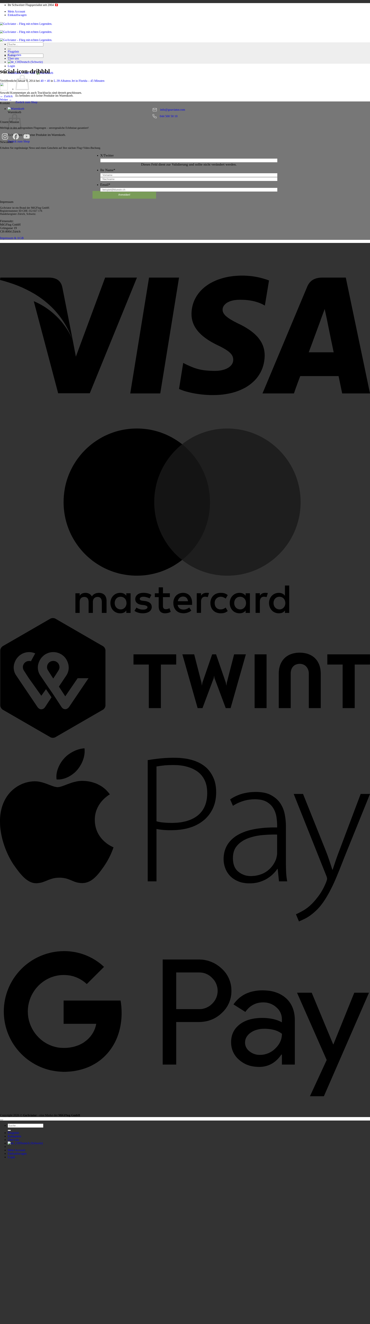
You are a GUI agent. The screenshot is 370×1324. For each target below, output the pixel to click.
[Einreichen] (9, 49)
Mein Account (16, 11)
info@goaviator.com (172, 109)
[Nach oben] (1, 1119)
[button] (16, 108)
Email (105, 185)
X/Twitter (107, 155)
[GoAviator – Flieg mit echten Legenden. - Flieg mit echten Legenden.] (26, 32)
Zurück (6, 96)
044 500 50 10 (168, 116)
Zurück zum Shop (26, 102)
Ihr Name (107, 170)
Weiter (6, 99)
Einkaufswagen (17, 15)
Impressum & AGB (12, 238)
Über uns (13, 58)
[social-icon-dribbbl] (4, 89)
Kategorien (14, 55)
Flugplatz (13, 51)
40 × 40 (45, 80)
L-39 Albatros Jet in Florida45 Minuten (79, 80)
